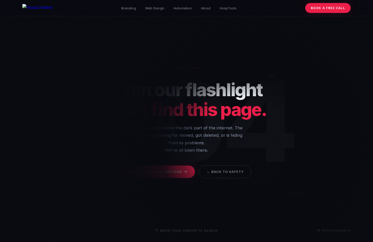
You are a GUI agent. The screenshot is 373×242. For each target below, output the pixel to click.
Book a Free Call (328, 8)
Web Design (154, 8)
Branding (128, 8)
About (206, 8)
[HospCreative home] (37, 8)
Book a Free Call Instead (155, 172)
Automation (183, 8)
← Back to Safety (225, 172)
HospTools (228, 8)
